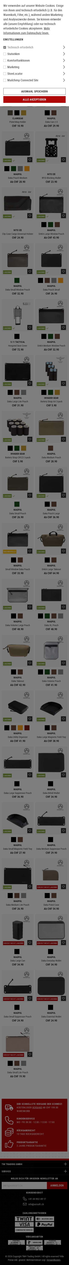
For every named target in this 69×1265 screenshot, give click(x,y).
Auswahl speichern (34, 91)
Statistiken (13, 54)
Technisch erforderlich (20, 47)
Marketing (13, 67)
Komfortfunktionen (18, 60)
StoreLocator (14, 73)
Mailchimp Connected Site (22, 80)
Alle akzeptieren (34, 99)
